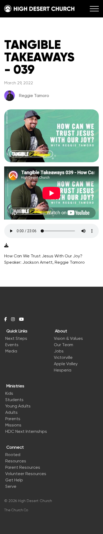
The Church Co (16, 510)
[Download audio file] (6, 245)
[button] (94, 8)
